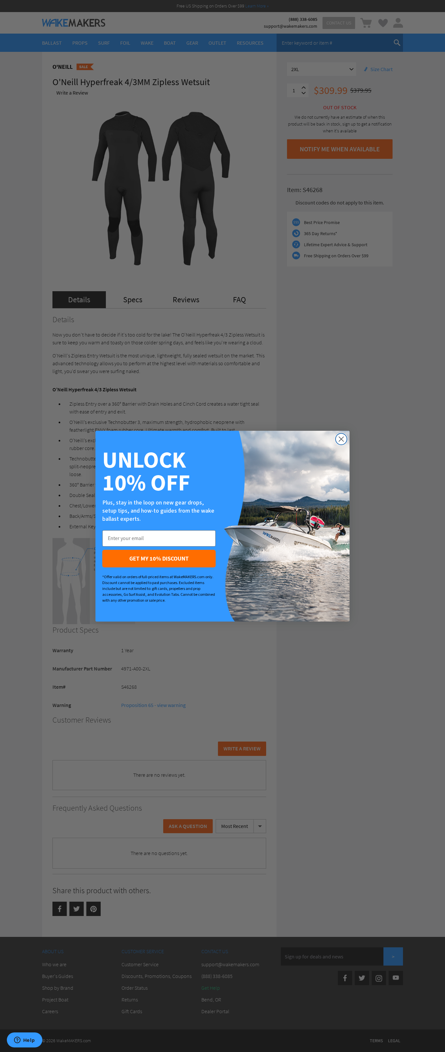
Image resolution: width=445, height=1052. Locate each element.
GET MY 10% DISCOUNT (159, 558)
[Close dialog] (341, 439)
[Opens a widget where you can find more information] (24, 1040)
